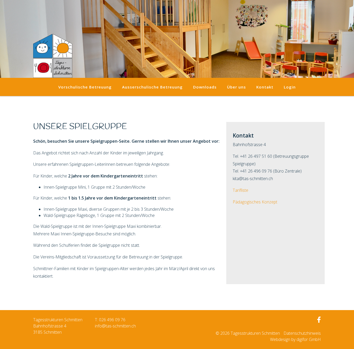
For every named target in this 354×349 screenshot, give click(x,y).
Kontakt (264, 87)
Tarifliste (240, 190)
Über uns (236, 87)
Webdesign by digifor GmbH (295, 339)
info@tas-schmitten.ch (115, 326)
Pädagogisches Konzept (255, 202)
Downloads (205, 87)
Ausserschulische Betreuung (152, 87)
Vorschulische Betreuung (85, 87)
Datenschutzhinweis (302, 333)
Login (290, 87)
